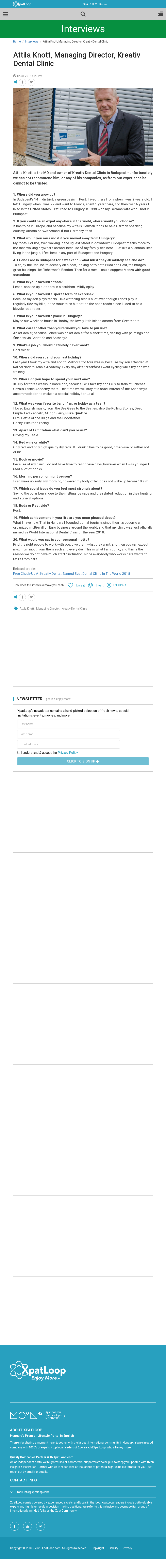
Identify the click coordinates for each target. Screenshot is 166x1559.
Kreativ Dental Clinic (74, 608)
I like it (99, 585)
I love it (79, 585)
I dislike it (119, 585)
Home (17, 41)
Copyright (98, 1548)
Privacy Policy (68, 753)
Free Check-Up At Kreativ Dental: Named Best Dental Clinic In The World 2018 (71, 574)
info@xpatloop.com (36, 1492)
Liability (113, 1548)
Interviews (31, 41)
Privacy (127, 1548)
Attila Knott (27, 608)
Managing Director (48, 608)
